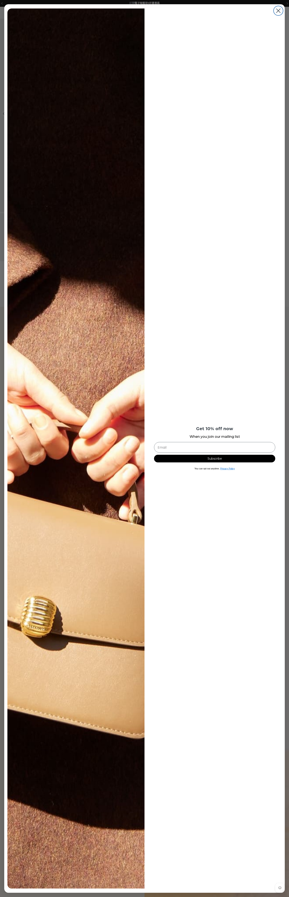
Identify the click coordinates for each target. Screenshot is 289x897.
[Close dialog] (278, 10)
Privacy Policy (227, 468)
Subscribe (215, 458)
